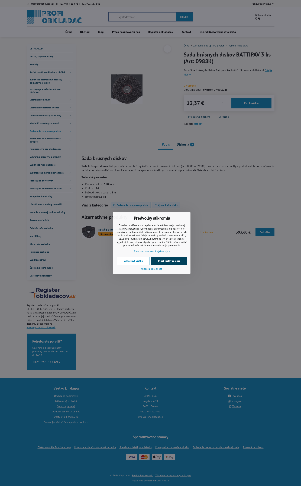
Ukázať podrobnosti (152, 268)
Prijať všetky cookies (169, 260)
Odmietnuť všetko (133, 260)
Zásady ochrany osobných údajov (152, 251)
